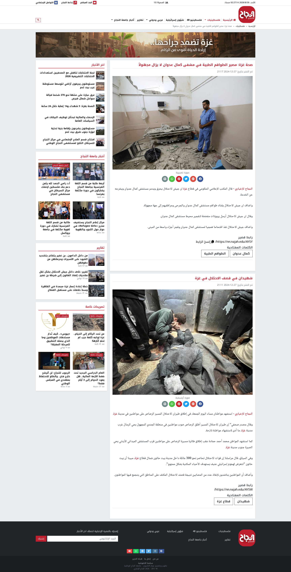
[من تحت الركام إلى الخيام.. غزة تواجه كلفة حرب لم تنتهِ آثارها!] (88, 322)
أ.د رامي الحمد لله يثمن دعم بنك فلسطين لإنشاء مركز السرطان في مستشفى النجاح (55, 189)
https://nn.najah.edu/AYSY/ (234, 242)
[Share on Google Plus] (193, 179)
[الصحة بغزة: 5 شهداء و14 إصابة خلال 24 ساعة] (100, 108)
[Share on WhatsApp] (172, 179)
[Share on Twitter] (186, 179)
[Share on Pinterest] (179, 179)
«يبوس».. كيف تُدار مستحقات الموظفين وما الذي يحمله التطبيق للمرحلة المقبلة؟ (56, 339)
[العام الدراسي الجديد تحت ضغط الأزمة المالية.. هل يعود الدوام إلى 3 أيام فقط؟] (88, 361)
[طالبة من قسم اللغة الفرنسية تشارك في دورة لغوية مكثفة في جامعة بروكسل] (54, 210)
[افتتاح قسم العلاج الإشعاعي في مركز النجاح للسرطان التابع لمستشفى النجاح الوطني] (100, 142)
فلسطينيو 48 (194, 20)
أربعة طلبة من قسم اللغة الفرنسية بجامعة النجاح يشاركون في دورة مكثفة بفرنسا (89, 189)
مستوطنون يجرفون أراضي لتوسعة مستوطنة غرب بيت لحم (68, 85)
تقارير (140, 20)
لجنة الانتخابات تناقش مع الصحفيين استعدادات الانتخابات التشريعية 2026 (67, 74)
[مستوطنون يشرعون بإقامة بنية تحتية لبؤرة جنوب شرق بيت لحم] (100, 131)
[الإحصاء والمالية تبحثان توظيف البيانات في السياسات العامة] (100, 119)
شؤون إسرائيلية (175, 20)
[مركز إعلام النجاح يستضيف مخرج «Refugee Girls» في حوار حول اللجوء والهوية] (88, 210)
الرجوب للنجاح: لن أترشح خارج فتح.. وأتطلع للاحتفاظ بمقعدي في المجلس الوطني (54, 378)
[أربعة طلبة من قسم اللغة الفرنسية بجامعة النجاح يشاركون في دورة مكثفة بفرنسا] (88, 171)
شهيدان (243, 501)
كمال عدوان (241, 253)
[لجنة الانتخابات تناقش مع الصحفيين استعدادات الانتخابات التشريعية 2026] (100, 75)
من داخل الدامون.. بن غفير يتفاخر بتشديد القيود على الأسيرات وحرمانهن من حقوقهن (63, 259)
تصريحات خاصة (94, 307)
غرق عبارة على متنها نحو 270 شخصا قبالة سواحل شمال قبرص (70, 96)
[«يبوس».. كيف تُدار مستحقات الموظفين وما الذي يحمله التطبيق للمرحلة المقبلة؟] (54, 322)
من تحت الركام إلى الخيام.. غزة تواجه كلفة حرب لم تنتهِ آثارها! (89, 337)
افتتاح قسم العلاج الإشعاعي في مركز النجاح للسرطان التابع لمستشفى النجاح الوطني (69, 141)
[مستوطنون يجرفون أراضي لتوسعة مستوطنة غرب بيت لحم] (100, 86)
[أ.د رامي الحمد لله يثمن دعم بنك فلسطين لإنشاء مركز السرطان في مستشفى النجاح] (54, 171)
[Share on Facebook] (200, 179)
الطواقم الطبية (215, 253)
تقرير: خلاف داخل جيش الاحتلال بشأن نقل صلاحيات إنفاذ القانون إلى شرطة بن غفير (63, 273)
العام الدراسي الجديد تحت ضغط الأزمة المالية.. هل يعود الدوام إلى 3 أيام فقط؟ (89, 378)
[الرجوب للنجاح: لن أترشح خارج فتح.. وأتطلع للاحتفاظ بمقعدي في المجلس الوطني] (54, 361)
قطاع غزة (223, 501)
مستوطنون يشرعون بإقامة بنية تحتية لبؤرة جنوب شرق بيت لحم (73, 130)
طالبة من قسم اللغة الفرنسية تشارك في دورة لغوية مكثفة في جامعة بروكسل (55, 228)
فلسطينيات (213, 20)
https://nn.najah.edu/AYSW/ (233, 489)
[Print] (165, 179)
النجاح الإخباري (246, 14)
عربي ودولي (155, 20)
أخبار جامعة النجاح (123, 20)
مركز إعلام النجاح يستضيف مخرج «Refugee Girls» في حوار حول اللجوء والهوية (88, 226)
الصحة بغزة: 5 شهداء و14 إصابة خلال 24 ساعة (68, 106)
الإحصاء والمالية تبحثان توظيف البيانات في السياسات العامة (70, 119)
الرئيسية (251, 26)
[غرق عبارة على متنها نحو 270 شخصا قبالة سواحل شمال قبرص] (100, 97)
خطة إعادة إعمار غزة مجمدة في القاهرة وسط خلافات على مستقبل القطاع (64, 288)
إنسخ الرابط (203, 242)
